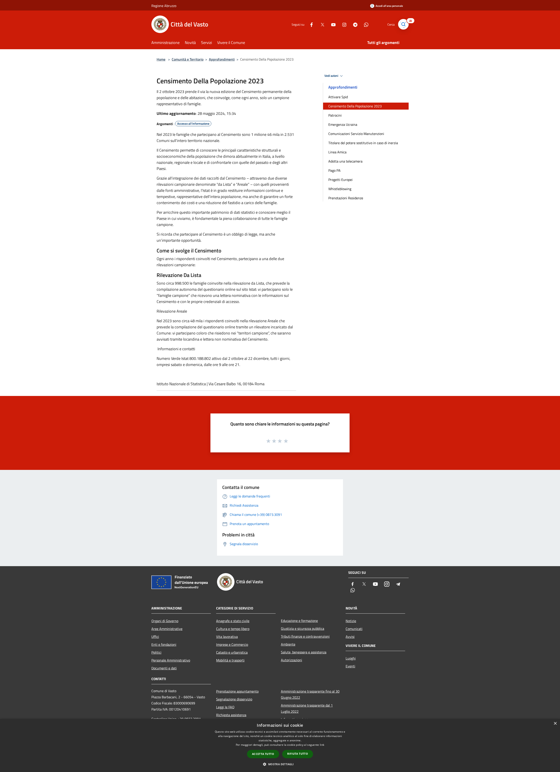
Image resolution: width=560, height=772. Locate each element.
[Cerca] (403, 24)
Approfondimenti (222, 59)
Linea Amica (337, 152)
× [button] (555, 723)
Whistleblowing (339, 188)
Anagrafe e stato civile (232, 620)
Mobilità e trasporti (230, 660)
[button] (280, 764)
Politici (156, 652)
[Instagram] (342, 24)
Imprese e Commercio (232, 644)
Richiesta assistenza (231, 715)
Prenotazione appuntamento (237, 691)
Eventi (350, 666)
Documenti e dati (164, 668)
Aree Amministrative (166, 628)
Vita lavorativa (227, 636)
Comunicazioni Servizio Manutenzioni (356, 133)
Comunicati (354, 628)
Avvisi (350, 636)
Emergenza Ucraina (342, 124)
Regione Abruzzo (163, 5)
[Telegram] (353, 24)
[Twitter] (320, 24)
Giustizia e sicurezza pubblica (302, 628)
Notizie (351, 620)
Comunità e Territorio (187, 59)
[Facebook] (309, 24)
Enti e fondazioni (163, 644)
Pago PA (334, 170)
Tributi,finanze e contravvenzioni (305, 636)
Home (161, 59)
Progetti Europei (340, 179)
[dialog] (280, 745)
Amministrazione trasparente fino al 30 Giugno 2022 (310, 694)
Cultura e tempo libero (232, 628)
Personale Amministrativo (170, 660)
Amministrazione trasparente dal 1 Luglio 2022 (307, 708)
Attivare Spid (338, 97)
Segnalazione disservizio (234, 699)
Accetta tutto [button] (263, 754)
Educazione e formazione (299, 620)
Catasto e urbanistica (232, 652)
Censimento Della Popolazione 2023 (355, 106)
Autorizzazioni (291, 660)
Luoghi (351, 658)
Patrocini (335, 115)
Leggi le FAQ (225, 707)
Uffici (155, 636)
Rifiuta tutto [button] (297, 754)
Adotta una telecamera (345, 161)
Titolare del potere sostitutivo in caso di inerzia (363, 142)
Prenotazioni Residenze (345, 198)
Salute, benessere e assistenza (303, 652)
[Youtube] (331, 24)
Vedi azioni (331, 75)
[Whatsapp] (364, 24)
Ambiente (288, 644)
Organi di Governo (164, 620)
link (322, 745)
